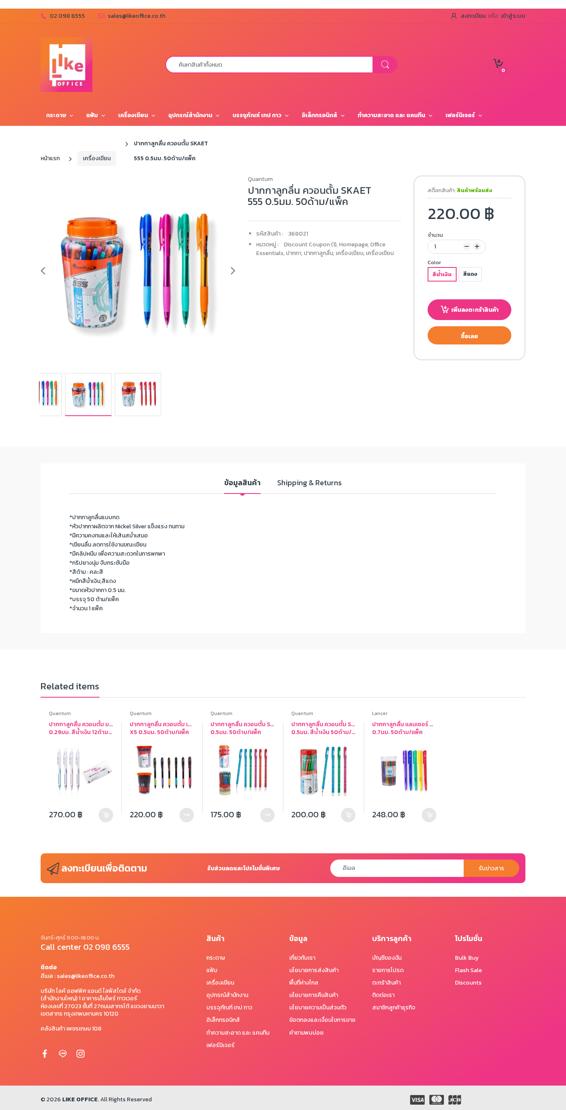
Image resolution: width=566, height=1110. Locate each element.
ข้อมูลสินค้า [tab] (242, 483)
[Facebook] (45, 1053)
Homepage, (354, 244)
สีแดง (470, 274)
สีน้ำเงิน (442, 274)
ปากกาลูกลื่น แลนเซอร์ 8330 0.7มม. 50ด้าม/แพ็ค (404, 728)
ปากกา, (294, 253)
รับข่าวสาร (491, 868)
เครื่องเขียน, (350, 253)
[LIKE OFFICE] (66, 64)
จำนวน (435, 235)
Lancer (379, 713)
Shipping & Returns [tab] (309, 483)
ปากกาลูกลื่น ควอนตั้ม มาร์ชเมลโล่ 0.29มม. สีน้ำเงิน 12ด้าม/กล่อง (81, 728)
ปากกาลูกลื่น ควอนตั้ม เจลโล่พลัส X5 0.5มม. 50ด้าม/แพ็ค (162, 728)
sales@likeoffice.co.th (136, 16)
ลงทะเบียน (473, 16)
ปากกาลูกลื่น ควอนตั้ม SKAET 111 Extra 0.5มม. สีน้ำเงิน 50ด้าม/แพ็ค (323, 728)
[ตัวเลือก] (186, 815)
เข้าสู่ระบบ (513, 16)
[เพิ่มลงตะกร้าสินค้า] (106, 815)
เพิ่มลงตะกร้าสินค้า (474, 310)
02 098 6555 (67, 16)
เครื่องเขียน (97, 158)
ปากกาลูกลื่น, (319, 253)
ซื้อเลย (469, 336)
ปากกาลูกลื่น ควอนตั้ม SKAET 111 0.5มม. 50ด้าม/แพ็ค (242, 728)
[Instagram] (80, 1053)
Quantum (260, 179)
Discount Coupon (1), (311, 244)
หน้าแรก (50, 158)
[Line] (62, 1053)
